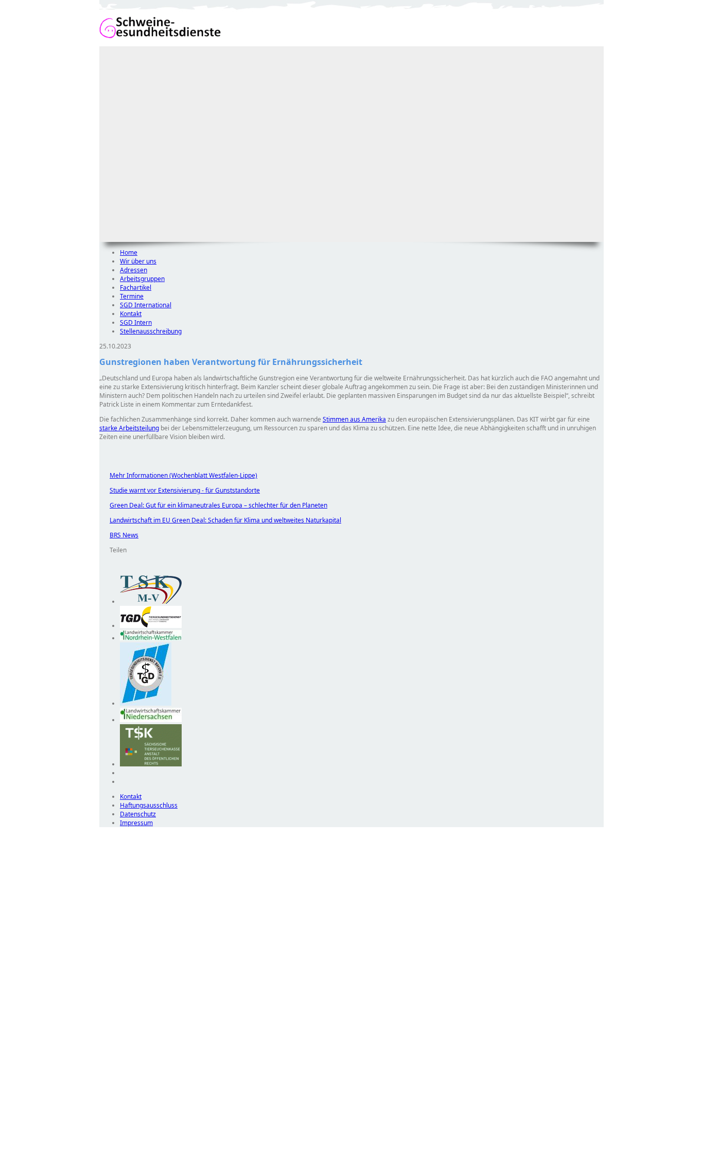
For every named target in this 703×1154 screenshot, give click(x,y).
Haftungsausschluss (149, 805)
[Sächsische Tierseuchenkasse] (151, 764)
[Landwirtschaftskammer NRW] (151, 638)
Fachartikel (135, 287)
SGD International (145, 305)
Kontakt (131, 313)
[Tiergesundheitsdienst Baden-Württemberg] (151, 625)
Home (128, 252)
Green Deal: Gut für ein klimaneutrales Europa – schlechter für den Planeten (213, 505)
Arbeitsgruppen (142, 278)
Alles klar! (106, 1127)
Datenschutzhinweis (128, 1149)
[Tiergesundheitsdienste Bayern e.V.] (145, 703)
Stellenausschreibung (151, 331)
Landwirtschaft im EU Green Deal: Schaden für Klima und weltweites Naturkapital (220, 520)
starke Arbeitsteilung (129, 428)
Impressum (136, 822)
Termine (132, 296)
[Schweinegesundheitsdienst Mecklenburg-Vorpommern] (151, 601)
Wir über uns (138, 261)
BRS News (118, 535)
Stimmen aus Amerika (354, 419)
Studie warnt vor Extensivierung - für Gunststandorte (179, 490)
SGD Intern (136, 322)
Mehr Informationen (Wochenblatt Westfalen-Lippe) (178, 475)
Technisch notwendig (114, 1013)
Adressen (133, 270)
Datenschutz (138, 814)
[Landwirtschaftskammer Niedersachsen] (151, 719)
